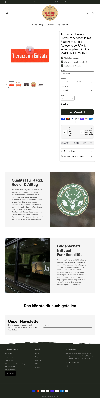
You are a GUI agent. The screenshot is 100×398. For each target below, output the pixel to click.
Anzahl (63, 95)
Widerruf (10, 373)
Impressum (8, 353)
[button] (7, 13)
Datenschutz (9, 360)
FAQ (36, 364)
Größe (63, 70)
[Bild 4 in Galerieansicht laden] (33, 85)
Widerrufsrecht (10, 369)
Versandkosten (10, 357)
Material (63, 78)
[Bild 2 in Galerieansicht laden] (19, 85)
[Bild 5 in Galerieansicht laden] (41, 85)
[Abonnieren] (90, 325)
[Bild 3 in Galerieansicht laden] (26, 85)
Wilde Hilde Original (52, 396)
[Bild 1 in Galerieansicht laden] (11, 85)
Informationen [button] (11, 349)
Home (37, 353)
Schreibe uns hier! (72, 362)
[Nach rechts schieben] (52, 84)
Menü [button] (37, 349)
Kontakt (38, 367)
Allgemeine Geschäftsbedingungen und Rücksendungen (18, 365)
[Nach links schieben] (6, 84)
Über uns (38, 360)
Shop (37, 357)
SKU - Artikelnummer (68, 87)
